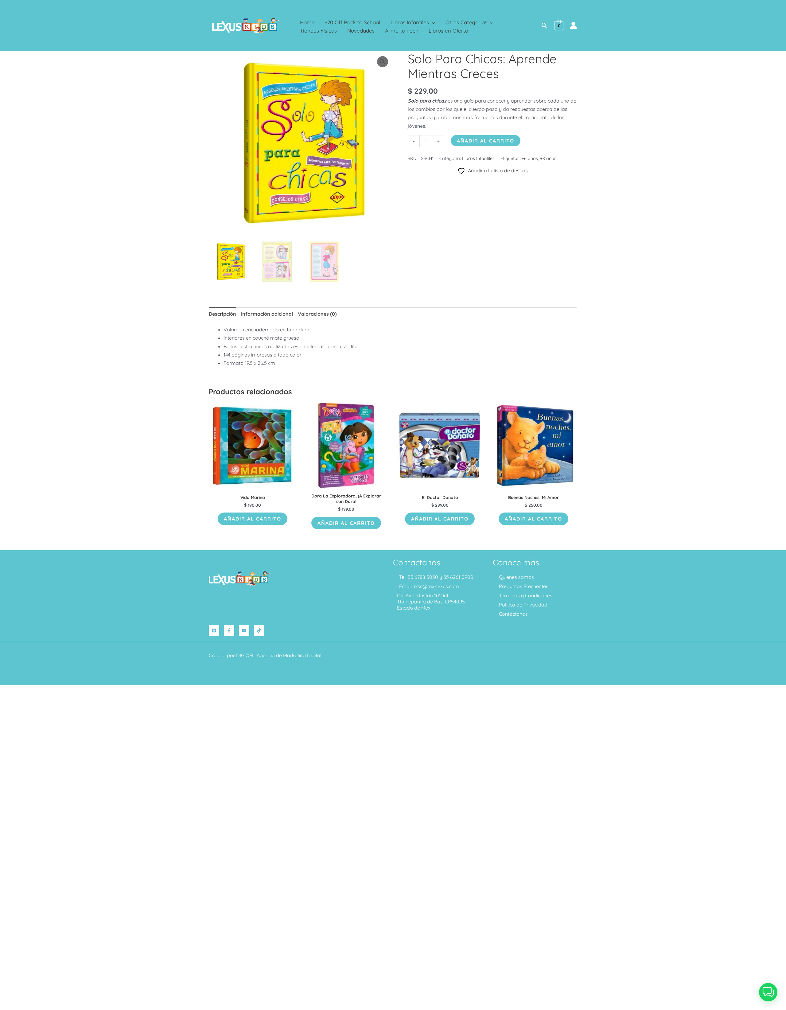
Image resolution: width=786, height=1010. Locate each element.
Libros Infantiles (478, 158)
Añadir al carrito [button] (252, 519)
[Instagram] (214, 630)
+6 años (530, 158)
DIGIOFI (244, 655)
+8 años (548, 158)
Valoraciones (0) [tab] (317, 314)
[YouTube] (244, 630)
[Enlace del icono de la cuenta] (573, 25)
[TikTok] (259, 630)
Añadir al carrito (485, 141)
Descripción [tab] (222, 314)
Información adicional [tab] (267, 314)
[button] (432, 22)
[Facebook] (229, 630)
